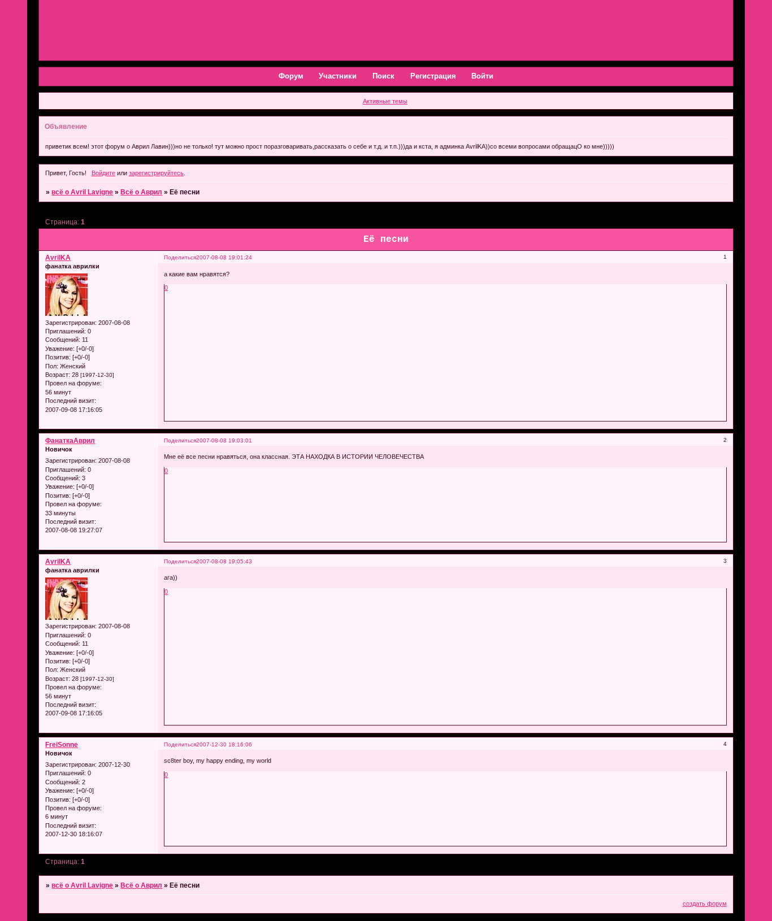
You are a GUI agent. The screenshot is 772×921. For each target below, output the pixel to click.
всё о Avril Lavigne (82, 192)
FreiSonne (61, 745)
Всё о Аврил (141, 192)
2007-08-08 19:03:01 (224, 440)
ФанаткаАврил (70, 441)
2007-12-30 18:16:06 (224, 744)
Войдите (103, 173)
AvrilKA (58, 258)
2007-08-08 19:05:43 (224, 561)
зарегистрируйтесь (156, 173)
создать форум (705, 903)
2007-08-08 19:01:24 (224, 257)
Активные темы (385, 101)
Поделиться (180, 257)
